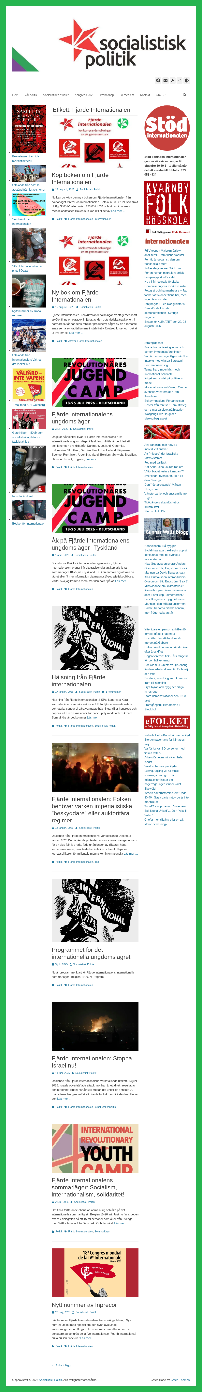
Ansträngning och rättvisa (160, 444)
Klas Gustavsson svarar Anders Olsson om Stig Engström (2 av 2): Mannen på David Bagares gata (166, 568)
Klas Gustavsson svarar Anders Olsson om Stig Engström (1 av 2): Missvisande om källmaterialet (166, 581)
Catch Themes (180, 1380)
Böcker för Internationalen (28, 523)
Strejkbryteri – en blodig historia (164, 304)
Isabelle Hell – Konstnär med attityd (167, 735)
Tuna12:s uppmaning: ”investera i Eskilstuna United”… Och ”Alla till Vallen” (165, 811)
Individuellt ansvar (155, 449)
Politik (59, 218)
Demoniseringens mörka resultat (165, 286)
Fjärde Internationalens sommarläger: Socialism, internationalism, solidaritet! (88, 1187)
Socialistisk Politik (90, 189)
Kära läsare (151, 396)
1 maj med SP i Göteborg (28, 404)
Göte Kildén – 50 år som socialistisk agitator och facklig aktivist (27, 437)
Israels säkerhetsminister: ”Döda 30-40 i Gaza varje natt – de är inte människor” (166, 797)
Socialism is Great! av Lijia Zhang (165, 665)
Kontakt (145, 95)
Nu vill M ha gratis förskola (161, 281)
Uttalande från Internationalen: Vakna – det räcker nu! (27, 359)
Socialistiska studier (56, 95)
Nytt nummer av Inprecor (84, 1305)
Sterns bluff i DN (155, 511)
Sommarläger (102, 1231)
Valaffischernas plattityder (160, 766)
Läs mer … (118, 211)
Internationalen (102, 218)
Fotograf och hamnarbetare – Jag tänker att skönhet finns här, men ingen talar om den (165, 295)
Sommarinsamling (156, 365)
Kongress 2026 (84, 95)
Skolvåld (149, 788)
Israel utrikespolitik (105, 1106)
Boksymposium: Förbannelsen (164, 400)
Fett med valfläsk (155, 462)
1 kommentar (113, 691)
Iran (96, 861)
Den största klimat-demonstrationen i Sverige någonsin (161, 313)
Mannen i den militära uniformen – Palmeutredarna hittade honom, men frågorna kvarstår (166, 608)
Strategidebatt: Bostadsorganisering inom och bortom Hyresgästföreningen (163, 347)
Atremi (72, 341)
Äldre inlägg (61, 1365)
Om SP (161, 95)
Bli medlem (127, 95)
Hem (15, 95)
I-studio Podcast (22, 496)
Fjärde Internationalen (80, 218)
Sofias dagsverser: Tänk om (162, 268)
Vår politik (30, 95)
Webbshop (107, 95)
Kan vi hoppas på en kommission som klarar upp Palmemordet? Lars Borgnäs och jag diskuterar (165, 595)
